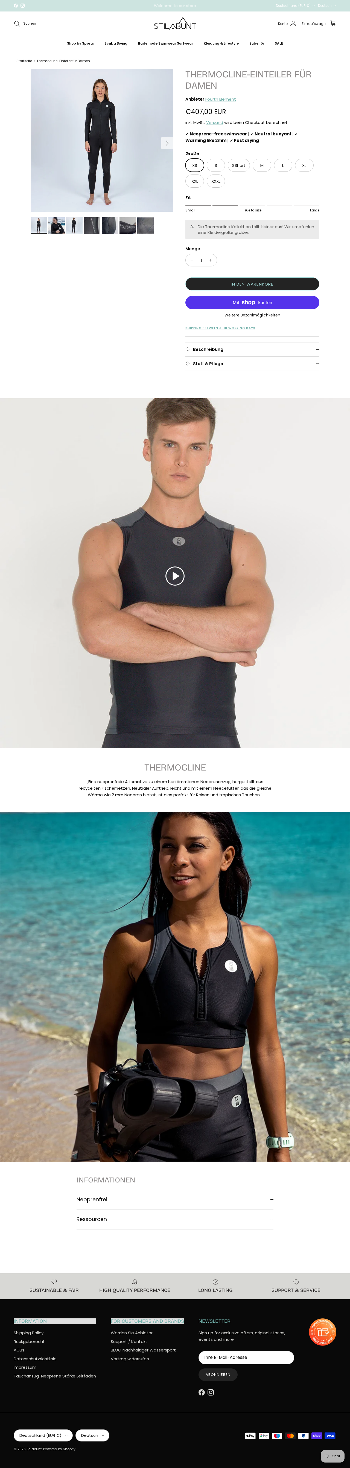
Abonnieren (218, 1374)
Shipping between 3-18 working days (220, 328)
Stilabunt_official (195, 5)
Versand (214, 122)
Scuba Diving (115, 43)
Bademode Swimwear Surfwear (165, 43)
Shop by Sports (80, 43)
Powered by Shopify (59, 1449)
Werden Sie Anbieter (132, 1333)
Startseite (24, 61)
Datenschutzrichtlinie (35, 1359)
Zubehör (256, 43)
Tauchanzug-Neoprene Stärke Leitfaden (55, 1376)
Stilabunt (34, 1449)
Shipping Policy (28, 1333)
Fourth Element (220, 99)
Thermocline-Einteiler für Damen (63, 61)
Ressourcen (92, 1219)
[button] (175, 576)
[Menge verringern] (190, 260)
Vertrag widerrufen (130, 1359)
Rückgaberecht (29, 1341)
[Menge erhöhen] (212, 260)
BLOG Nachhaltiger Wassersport (143, 1350)
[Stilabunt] (175, 23)
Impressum (25, 1367)
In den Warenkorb (252, 284)
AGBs (19, 1350)
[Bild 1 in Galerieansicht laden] (102, 140)
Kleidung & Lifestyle (221, 43)
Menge (192, 249)
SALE (279, 43)
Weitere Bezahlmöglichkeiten (252, 315)
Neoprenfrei (92, 1199)
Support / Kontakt (129, 1341)
